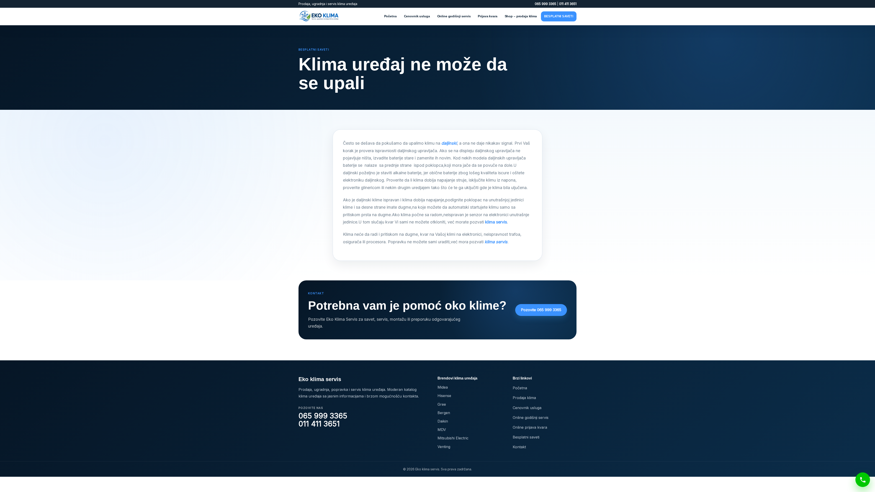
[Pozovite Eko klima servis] (862, 479)
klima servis (496, 222)
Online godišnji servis (454, 16)
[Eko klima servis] (319, 16)
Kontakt (519, 447)
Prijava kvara (487, 16)
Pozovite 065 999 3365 (541, 310)
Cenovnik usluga (417, 16)
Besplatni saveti (558, 16)
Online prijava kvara (530, 427)
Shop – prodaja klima (521, 16)
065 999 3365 (546, 4)
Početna (390, 16)
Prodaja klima (524, 397)
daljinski (449, 143)
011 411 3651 (567, 4)
